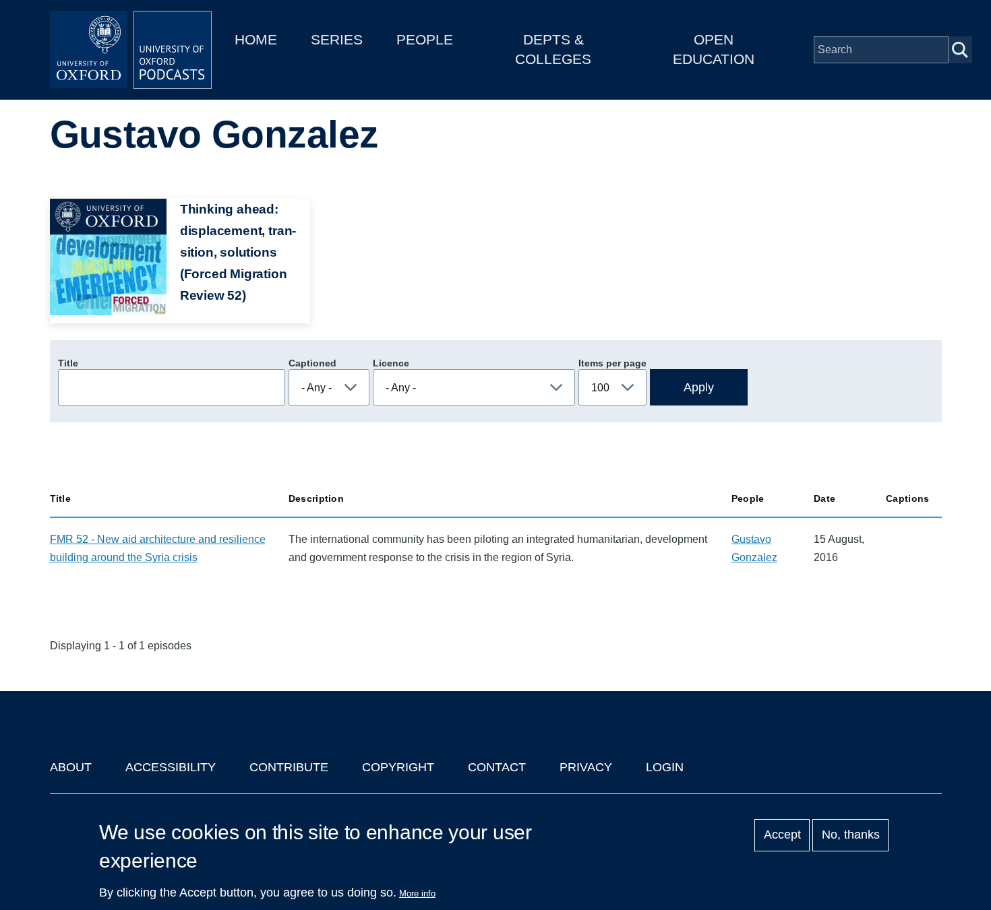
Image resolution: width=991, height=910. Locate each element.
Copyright (398, 767)
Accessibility (170, 767)
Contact (497, 767)
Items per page (612, 363)
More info (417, 893)
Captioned (312, 363)
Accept (782, 835)
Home (256, 39)
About (71, 767)
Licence (391, 363)
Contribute (288, 767)
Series (337, 39)
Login (665, 767)
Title (68, 363)
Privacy (586, 767)
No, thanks (851, 835)
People (424, 39)
